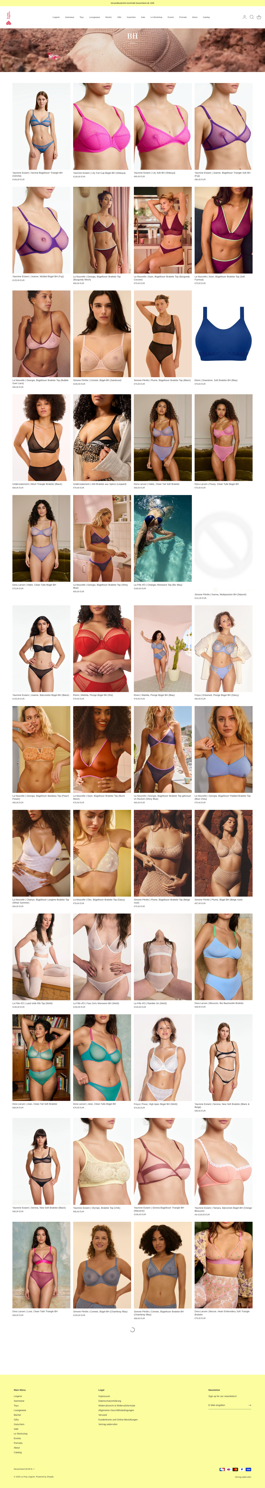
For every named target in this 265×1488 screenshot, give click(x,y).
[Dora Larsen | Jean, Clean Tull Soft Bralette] (41, 1057)
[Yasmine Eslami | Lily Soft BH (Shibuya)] (163, 126)
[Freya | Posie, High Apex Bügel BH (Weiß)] (163, 1057)
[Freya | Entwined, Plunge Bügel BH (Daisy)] (224, 648)
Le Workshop (156, 17)
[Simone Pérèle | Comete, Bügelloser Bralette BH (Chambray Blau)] (163, 1265)
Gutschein (131, 17)
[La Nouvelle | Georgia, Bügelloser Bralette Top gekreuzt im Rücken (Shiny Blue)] (163, 749)
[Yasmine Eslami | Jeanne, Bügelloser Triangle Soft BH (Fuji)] (224, 126)
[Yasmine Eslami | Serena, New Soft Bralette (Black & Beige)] (224, 1057)
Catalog (206, 17)
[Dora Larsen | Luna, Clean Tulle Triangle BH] (41, 1265)
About (194, 17)
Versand (102, 1415)
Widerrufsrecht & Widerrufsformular (116, 1405)
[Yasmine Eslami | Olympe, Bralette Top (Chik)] (102, 1161)
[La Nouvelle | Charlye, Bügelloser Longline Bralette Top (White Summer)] (41, 853)
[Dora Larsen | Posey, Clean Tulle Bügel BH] (224, 437)
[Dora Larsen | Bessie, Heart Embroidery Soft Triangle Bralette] (224, 1265)
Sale (143, 17)
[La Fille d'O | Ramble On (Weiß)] (163, 957)
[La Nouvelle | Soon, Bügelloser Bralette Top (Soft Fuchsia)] (224, 230)
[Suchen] (252, 17)
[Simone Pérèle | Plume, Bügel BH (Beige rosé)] (224, 853)
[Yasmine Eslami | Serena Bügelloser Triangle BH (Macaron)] (163, 1161)
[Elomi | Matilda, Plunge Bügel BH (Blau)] (163, 648)
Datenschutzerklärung (109, 1401)
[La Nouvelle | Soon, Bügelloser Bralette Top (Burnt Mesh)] (102, 749)
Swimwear (69, 17)
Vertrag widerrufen (107, 1424)
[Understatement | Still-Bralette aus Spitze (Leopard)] (102, 437)
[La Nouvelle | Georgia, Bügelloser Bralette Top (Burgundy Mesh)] (102, 230)
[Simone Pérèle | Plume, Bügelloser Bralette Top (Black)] (163, 333)
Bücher (108, 17)
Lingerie (56, 17)
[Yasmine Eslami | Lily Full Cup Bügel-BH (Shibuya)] (102, 126)
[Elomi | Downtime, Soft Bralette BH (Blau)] (224, 333)
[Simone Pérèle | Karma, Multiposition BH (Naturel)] (224, 543)
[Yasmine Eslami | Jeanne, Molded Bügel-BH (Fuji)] (41, 230)
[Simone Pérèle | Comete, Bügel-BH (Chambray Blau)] (102, 1265)
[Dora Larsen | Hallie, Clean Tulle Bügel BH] (41, 538)
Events (171, 17)
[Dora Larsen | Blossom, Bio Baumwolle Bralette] (224, 957)
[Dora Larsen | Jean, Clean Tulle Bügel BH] (102, 1057)
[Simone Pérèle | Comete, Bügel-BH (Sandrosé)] (102, 333)
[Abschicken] (249, 1405)
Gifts (119, 17)
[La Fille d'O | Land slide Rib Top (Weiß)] (41, 957)
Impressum (104, 1396)
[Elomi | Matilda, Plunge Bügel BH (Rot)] (102, 648)
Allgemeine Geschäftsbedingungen (116, 1410)
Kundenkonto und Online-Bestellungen (118, 1419)
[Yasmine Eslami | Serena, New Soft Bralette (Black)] (41, 1161)
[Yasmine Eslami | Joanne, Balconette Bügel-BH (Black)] (41, 648)
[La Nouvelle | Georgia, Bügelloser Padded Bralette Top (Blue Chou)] (224, 749)
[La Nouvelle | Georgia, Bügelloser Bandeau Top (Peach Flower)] (41, 749)
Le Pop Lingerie (28, 1477)
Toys (82, 17)
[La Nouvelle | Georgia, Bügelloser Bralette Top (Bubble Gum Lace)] (41, 333)
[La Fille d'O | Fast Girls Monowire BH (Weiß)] (102, 957)
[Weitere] (132, 1330)
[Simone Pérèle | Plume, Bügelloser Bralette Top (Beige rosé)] (163, 853)
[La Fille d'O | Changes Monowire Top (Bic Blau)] (163, 538)
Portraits (183, 17)
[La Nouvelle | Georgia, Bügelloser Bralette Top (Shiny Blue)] (102, 538)
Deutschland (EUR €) (23, 1469)
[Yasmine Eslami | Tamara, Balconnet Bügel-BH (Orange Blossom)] (224, 1161)
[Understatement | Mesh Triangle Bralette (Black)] (41, 437)
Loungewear (94, 17)
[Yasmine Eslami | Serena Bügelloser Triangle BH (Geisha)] (41, 126)
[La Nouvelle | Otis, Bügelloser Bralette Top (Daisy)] (102, 853)
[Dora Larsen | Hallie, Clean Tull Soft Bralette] (163, 437)
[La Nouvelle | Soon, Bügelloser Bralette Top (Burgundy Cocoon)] (163, 230)
